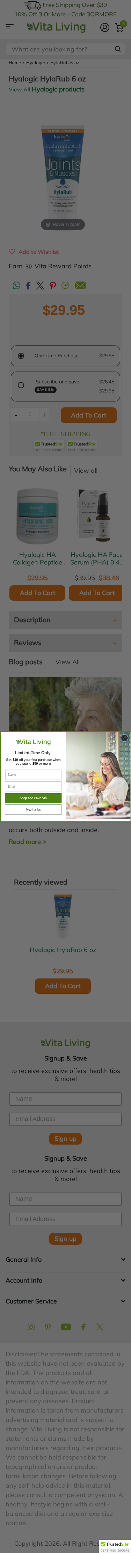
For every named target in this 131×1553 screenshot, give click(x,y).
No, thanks (33, 809)
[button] (115, 1546)
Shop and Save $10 (33, 798)
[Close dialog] (124, 737)
